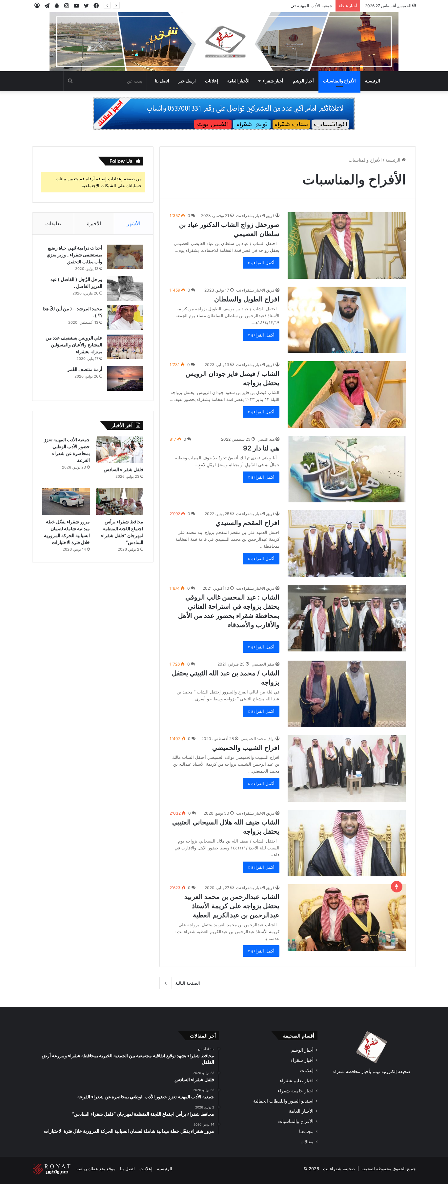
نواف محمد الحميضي (258, 738)
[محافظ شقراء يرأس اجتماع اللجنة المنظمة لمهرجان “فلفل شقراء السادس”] (119, 501)
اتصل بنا (162, 81)
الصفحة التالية (187, 983)
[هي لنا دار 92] (347, 469)
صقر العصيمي (263, 664)
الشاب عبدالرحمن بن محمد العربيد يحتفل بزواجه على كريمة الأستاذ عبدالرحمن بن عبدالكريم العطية (231, 906)
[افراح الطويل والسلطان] (347, 320)
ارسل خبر (187, 81)
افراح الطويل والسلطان (246, 299)
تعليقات (53, 223)
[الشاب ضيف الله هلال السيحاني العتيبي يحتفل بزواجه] (347, 843)
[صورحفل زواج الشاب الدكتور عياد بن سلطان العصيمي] (347, 245)
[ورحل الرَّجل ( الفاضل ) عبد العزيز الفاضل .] (125, 288)
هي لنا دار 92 (261, 448)
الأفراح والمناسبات (339, 81)
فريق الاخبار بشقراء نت (255, 215)
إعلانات (211, 81)
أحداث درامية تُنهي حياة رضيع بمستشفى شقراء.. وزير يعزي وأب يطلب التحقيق (74, 254)
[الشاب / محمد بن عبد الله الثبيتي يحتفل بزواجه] (347, 694)
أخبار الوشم (303, 81)
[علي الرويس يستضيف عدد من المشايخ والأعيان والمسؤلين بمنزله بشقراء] (125, 347)
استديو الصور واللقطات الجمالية (283, 1101)
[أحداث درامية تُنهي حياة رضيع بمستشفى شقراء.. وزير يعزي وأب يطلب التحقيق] (125, 257)
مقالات (307, 1141)
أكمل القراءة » (261, 262)
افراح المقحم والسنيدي (247, 523)
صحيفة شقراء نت (339, 1168)
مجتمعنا (306, 1131)
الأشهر (133, 223)
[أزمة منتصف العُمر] (125, 378)
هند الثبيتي (266, 439)
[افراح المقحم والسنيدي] (347, 543)
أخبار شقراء (272, 81)
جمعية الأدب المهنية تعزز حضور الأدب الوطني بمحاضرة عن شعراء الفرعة (266, 5)
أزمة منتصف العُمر (84, 369)
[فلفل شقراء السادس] (119, 449)
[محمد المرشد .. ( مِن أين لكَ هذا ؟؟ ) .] (125, 317)
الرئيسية (372, 81)
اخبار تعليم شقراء (297, 1080)
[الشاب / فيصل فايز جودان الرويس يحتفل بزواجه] (347, 394)
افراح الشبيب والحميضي (245, 748)
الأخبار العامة (238, 81)
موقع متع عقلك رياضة (95, 1168)
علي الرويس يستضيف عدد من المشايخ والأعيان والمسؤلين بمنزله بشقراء (74, 344)
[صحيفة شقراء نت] (224, 41)
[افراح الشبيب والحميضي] (347, 768)
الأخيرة (94, 223)
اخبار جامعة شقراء (295, 1090)
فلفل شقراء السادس (123, 469)
